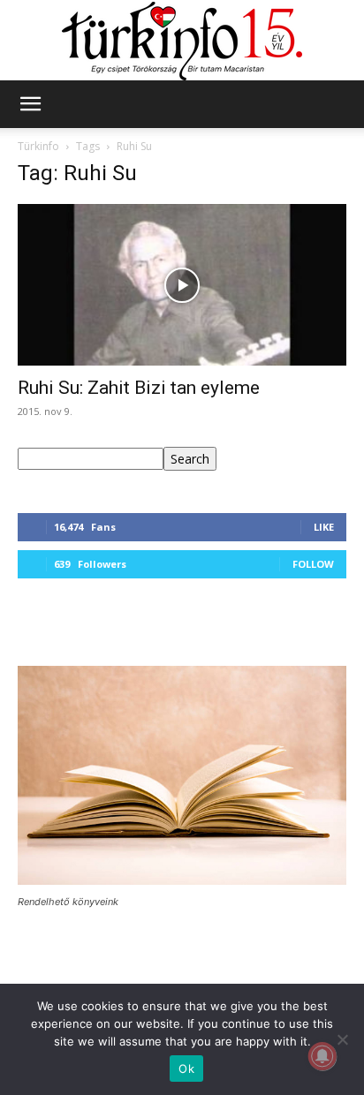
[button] (30, 104)
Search (190, 458)
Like (324, 526)
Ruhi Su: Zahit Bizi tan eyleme (139, 387)
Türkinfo (38, 146)
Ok (186, 1068)
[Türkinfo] (182, 41)
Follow (313, 563)
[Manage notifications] (322, 1056)
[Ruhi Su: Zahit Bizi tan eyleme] (182, 285)
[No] (342, 1039)
